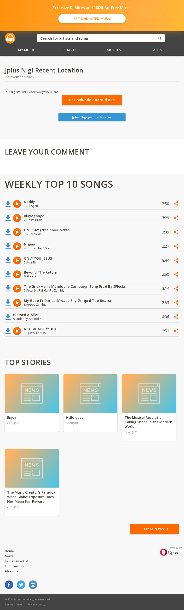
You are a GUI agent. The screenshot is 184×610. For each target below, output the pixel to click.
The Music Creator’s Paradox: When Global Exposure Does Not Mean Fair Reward (31, 497)
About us (11, 571)
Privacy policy (36, 604)
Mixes (157, 50)
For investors (14, 566)
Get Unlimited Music (92, 18)
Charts (70, 50)
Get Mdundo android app (92, 99)
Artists (114, 50)
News (9, 556)
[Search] (159, 38)
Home (9, 551)
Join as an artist (16, 561)
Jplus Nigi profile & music (92, 117)
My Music (26, 50)
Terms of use (13, 604)
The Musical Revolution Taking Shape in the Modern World (148, 422)
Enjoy (11, 417)
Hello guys (74, 417)
